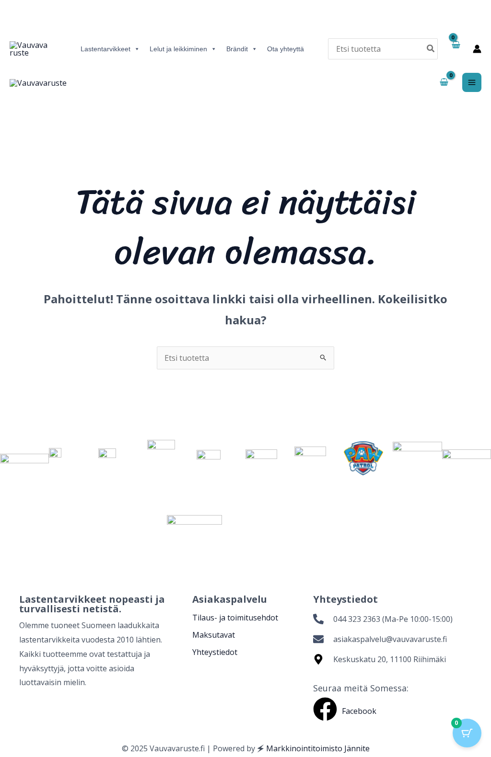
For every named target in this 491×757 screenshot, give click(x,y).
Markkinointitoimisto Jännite (318, 748)
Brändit (237, 49)
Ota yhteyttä (285, 49)
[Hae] (431, 48)
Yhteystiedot (214, 652)
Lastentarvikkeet (105, 49)
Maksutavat (213, 635)
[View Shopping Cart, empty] (455, 48)
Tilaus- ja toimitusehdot (235, 617)
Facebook (359, 711)
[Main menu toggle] (471, 82)
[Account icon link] (477, 49)
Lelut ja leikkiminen (178, 49)
